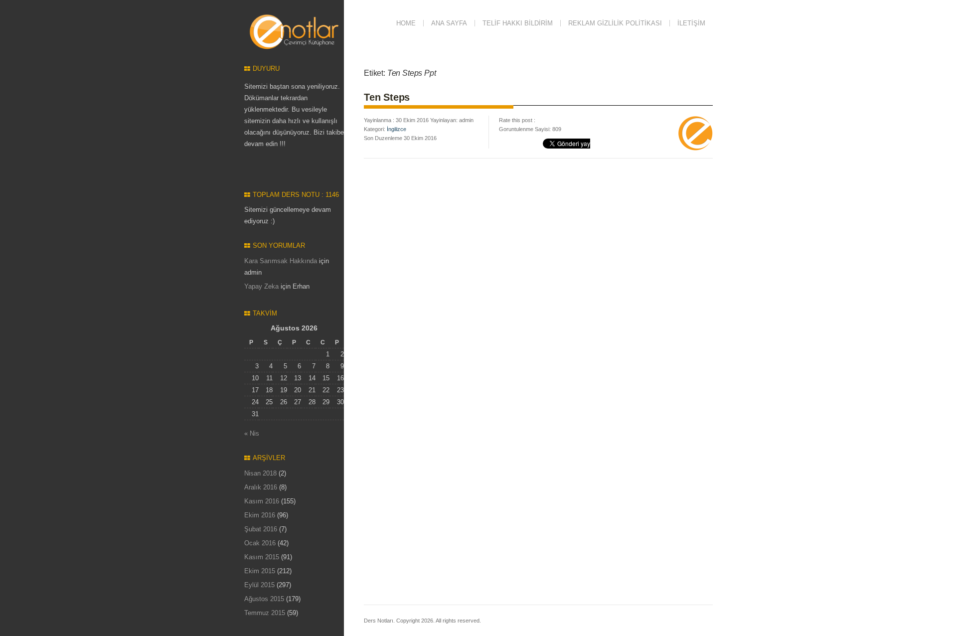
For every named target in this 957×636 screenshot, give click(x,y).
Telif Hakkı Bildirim (517, 23)
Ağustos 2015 (264, 599)
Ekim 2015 (259, 571)
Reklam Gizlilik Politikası (615, 23)
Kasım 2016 (261, 501)
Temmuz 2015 (264, 613)
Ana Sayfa (449, 23)
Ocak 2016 (260, 543)
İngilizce (396, 129)
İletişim (691, 23)
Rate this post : (517, 120)
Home (406, 23)
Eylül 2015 (259, 585)
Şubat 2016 (260, 529)
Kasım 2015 (261, 557)
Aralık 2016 (260, 487)
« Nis (251, 433)
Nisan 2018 (260, 473)
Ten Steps (387, 97)
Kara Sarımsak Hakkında (280, 261)
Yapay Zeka (261, 286)
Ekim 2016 (259, 515)
